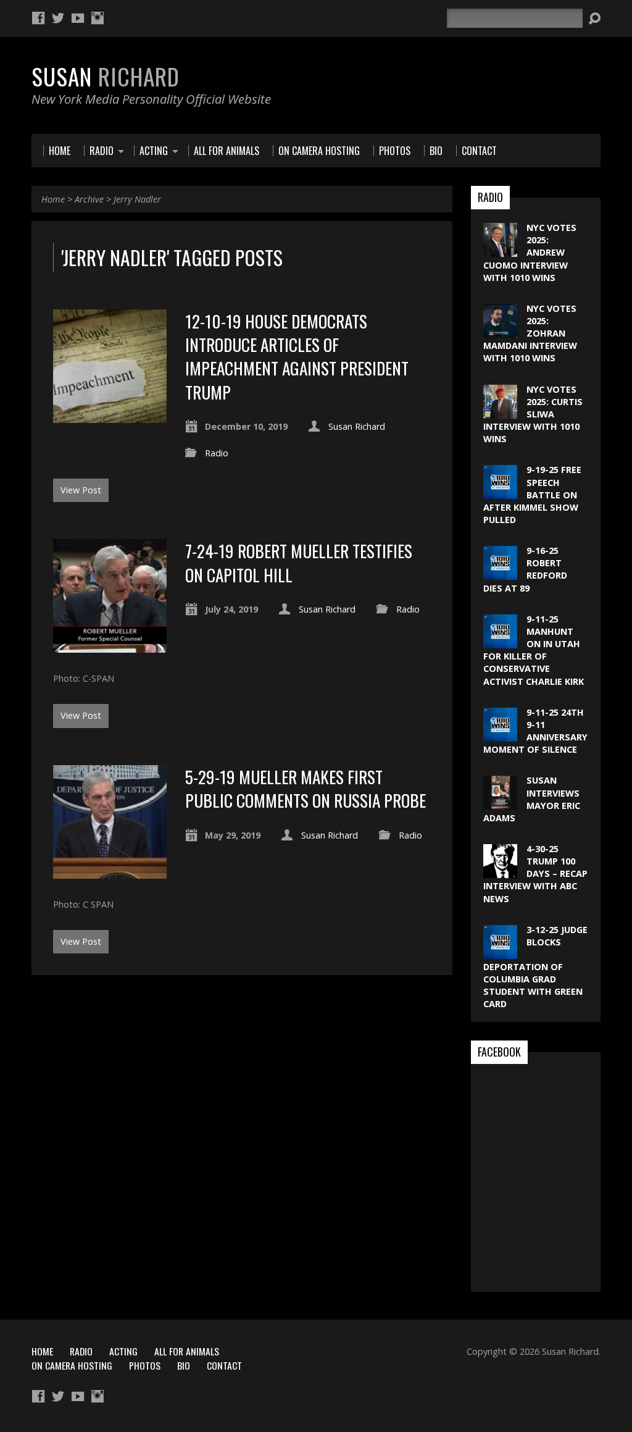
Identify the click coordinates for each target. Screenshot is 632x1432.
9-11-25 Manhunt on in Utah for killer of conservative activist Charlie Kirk (533, 650)
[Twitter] (58, 18)
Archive (89, 199)
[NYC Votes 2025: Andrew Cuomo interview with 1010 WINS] (500, 250)
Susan (105, 76)
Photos (144, 1365)
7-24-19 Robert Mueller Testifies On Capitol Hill (298, 562)
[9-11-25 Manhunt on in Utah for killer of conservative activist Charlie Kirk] (500, 642)
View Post (80, 490)
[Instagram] (97, 18)
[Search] (594, 18)
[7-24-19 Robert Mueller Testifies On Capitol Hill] (110, 645)
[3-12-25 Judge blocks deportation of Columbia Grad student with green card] (500, 952)
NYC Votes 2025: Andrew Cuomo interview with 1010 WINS (529, 252)
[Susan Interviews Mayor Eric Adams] (500, 803)
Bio (183, 1365)
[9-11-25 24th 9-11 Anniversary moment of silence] (500, 735)
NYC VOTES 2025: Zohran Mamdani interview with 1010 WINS (530, 333)
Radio (216, 453)
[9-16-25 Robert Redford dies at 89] (500, 573)
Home (53, 199)
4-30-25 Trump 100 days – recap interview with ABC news (535, 874)
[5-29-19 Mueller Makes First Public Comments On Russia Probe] (110, 871)
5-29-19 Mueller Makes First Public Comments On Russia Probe (305, 788)
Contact (224, 1365)
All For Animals (186, 1351)
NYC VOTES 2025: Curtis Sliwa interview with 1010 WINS (533, 414)
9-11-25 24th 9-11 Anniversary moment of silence (535, 730)
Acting (123, 1351)
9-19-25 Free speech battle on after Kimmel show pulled (532, 494)
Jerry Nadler (137, 199)
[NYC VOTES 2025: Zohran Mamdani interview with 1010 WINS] (500, 331)
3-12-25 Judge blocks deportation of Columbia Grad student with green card (535, 967)
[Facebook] (38, 18)
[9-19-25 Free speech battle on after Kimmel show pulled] (500, 492)
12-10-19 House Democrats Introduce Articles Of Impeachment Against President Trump (297, 356)
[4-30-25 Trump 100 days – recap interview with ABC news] (500, 871)
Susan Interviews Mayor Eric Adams (531, 798)
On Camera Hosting (71, 1365)
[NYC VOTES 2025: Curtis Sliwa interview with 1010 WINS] (500, 411)
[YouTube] (78, 18)
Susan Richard (356, 426)
